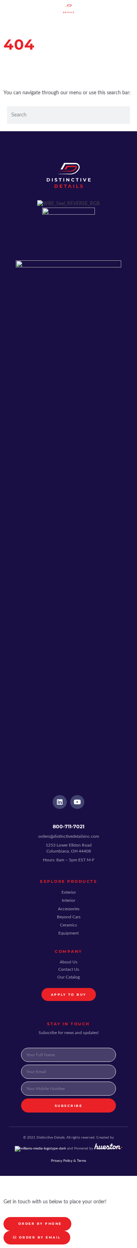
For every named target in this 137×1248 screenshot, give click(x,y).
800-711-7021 (68, 826)
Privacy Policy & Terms (68, 1161)
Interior (68, 900)
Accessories (68, 909)
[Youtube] (77, 802)
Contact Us (68, 969)
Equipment (68, 933)
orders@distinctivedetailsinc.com (68, 836)
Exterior (68, 892)
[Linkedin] (60, 802)
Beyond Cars (68, 917)
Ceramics (68, 925)
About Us (68, 962)
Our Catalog (68, 977)
